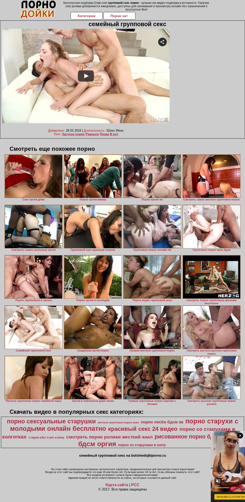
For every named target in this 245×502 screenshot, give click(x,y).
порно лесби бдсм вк (162, 422)
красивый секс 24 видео (143, 429)
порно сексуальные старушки (51, 421)
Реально (92, 134)
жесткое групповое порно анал (118, 422)
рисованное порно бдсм (188, 436)
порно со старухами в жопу (142, 445)
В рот (114, 134)
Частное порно (73, 134)
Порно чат (119, 16)
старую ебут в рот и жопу (46, 437)
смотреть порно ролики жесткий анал (109, 436)
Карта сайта (117, 485)
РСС (135, 485)
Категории (86, 16)
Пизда (104, 134)
